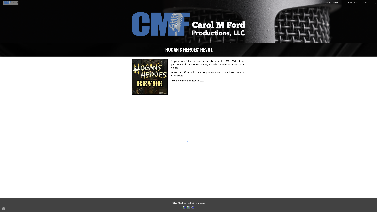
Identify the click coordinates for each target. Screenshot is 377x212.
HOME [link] (327, 3)
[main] (188, 49)
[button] (374, 2)
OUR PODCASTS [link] (352, 3)
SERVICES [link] (337, 3)
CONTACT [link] (367, 3)
